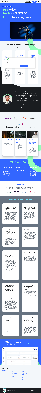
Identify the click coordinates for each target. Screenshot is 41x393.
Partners (13, 375)
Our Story (13, 371)
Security (23, 379)
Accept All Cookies (24, 65)
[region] (21, 63)
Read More (5, 154)
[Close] (34, 59)
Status (23, 382)
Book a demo (28, 1)
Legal (22, 377)
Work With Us (14, 373)
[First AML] (5, 1)
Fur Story (13, 376)
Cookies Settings (16, 65)
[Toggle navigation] (38, 1)
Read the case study (19, 107)
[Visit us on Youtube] (5, 370)
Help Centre (23, 371)
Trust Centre (23, 380)
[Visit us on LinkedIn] (3, 370)
